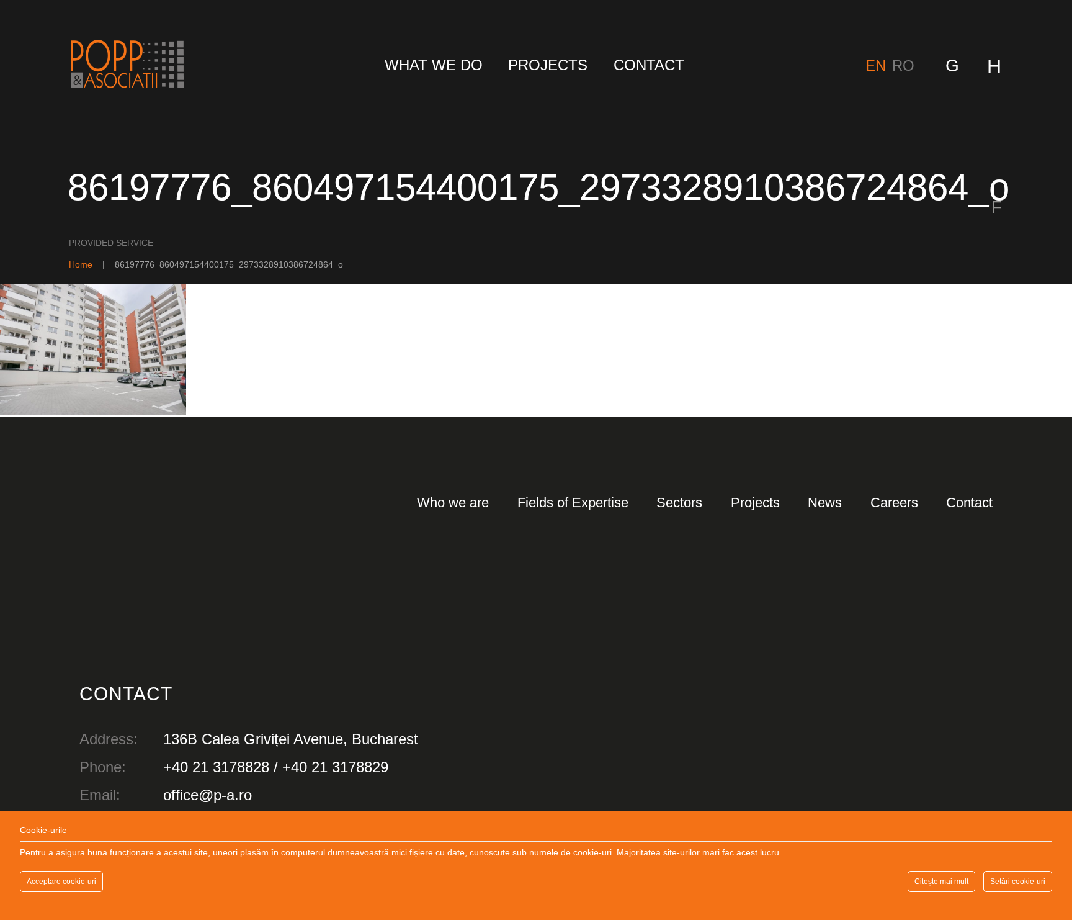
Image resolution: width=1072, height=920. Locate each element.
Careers (894, 502)
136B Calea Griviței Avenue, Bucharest (290, 739)
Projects (547, 64)
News (825, 502)
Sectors (679, 502)
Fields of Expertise (572, 502)
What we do (434, 64)
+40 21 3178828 (216, 767)
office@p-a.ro (207, 795)
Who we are (453, 502)
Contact (649, 64)
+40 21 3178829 (335, 767)
